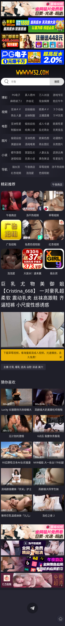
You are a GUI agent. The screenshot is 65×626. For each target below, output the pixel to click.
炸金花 (30, 101)
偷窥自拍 (16, 138)
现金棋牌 (44, 101)
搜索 (56, 81)
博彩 (4, 97)
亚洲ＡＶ (16, 109)
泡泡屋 (30, 173)
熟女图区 (44, 144)
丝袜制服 (30, 115)
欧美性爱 (58, 123)
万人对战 (44, 95)
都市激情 (16, 152)
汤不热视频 (58, 167)
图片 (4, 141)
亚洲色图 (30, 138)
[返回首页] (60, 618)
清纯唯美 (30, 144)
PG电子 (16, 95)
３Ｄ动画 (58, 109)
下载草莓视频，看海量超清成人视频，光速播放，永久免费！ (32, 355)
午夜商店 (30, 167)
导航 (4, 169)
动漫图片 (58, 138)
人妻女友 (44, 152)
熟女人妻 (16, 115)
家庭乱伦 (30, 152)
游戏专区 (58, 95)
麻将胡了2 (16, 101)
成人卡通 (44, 123)
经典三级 (30, 129)
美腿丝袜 (16, 144)
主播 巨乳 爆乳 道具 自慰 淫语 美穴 (23, 367)
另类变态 (58, 129)
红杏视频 (16, 173)
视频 (4, 112)
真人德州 (30, 95)
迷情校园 (16, 158)
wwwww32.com (32, 72)
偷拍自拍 (30, 123)
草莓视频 (44, 167)
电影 (4, 126)
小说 (4, 155)
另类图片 (58, 144)
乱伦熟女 (44, 129)
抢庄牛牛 (58, 101)
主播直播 (44, 115)
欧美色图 (44, 138)
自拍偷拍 (30, 109)
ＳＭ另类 (58, 115)
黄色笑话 (44, 158)
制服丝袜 (16, 129)
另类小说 (30, 158)
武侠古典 (58, 152)
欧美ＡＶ (44, 109)
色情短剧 (44, 173)
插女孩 (16, 167)
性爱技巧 (58, 158)
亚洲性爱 (16, 123)
